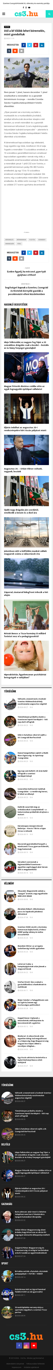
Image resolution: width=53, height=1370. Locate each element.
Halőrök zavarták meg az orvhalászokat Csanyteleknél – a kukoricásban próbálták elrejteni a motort (33, 810)
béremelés (9, 240)
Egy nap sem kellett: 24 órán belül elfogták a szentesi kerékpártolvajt (32, 773)
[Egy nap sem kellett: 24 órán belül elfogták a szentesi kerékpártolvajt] (10, 776)
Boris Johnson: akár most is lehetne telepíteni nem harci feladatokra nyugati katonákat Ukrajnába (30, 1214)
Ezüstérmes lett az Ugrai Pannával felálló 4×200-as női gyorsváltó (30, 1290)
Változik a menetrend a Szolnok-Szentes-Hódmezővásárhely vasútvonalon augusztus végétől (32, 701)
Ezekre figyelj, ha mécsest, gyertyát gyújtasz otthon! (26, 273)
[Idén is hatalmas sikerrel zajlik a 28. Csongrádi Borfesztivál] (10, 740)
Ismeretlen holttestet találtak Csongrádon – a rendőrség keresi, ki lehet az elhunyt (32, 791)
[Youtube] (34, 1345)
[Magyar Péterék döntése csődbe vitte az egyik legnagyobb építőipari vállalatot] (7, 1175)
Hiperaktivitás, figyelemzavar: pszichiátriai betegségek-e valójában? (25, 676)
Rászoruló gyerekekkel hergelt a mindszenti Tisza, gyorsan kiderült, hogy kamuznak (33, 846)
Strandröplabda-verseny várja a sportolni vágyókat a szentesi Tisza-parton (31, 1310)
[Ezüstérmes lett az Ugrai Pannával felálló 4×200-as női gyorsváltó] (7, 1294)
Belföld (7, 27)
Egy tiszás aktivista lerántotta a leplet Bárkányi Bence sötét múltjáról (32, 1060)
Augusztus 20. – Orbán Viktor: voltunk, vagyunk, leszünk (23, 470)
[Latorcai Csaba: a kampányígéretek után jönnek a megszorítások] (10, 969)
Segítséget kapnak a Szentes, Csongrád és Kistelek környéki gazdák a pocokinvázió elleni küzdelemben (26, 291)
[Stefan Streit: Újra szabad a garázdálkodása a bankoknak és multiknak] (10, 987)
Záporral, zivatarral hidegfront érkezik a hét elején (26, 593)
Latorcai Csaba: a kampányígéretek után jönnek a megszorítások (32, 966)
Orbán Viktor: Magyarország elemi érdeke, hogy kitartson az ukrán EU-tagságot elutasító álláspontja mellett (32, 1232)
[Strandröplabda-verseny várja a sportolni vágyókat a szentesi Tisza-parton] (7, 1312)
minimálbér (9, 243)
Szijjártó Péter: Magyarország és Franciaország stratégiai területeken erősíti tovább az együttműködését (32, 1250)
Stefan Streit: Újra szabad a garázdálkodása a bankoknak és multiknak (32, 984)
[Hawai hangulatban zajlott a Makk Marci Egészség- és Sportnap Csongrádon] (10, 758)
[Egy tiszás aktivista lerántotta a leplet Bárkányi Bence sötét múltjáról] (10, 1062)
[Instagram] (26, 1345)
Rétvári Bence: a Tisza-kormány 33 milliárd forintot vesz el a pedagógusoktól (25, 635)
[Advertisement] (26, 213)
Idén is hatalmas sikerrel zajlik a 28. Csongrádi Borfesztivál (32, 736)
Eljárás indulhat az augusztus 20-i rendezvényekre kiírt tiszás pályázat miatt (25, 429)
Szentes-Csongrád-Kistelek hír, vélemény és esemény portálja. (26, 3)
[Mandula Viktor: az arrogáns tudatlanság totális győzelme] (10, 951)
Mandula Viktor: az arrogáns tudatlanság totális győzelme (31, 947)
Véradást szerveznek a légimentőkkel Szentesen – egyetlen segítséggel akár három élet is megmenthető (33, 865)
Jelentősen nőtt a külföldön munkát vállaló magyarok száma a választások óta (25, 552)
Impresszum (16, 1367)
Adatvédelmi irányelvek (15, 1364)
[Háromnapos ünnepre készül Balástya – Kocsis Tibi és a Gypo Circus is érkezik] (10, 831)
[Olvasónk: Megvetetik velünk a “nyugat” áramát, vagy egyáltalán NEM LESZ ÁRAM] (10, 896)
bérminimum (21, 240)
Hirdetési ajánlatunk (31, 1367)
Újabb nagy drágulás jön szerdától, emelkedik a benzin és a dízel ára (21, 511)
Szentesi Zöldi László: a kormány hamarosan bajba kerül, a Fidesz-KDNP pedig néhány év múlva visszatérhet (32, 930)
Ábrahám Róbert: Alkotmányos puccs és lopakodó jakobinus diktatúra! (31, 911)
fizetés (32, 240)
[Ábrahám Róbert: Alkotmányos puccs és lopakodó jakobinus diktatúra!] (10, 914)
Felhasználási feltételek (35, 1364)
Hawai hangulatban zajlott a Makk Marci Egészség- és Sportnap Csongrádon (33, 755)
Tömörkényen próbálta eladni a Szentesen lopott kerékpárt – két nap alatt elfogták (33, 719)
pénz (19, 243)
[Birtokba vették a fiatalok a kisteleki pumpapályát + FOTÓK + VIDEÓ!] (7, 1276)
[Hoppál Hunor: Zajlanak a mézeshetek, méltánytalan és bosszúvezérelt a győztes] (10, 1023)
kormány (41, 240)
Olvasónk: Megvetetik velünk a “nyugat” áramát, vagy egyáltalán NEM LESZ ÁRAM (33, 893)
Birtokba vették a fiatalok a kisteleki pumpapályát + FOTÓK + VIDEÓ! (31, 1272)
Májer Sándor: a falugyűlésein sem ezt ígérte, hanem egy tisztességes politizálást (33, 1002)
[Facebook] (19, 1345)
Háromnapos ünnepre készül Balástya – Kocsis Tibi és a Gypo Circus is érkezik (32, 828)
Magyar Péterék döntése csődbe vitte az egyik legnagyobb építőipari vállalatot (24, 387)
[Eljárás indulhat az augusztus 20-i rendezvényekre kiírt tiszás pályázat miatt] (7, 1193)
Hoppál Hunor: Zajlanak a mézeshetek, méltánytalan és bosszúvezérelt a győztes (31, 1020)
